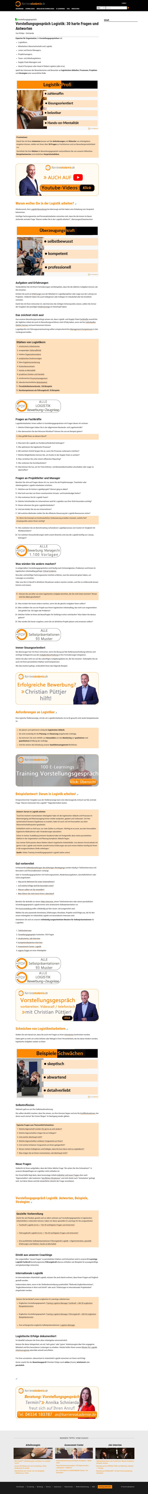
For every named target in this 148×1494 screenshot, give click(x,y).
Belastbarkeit (42, 382)
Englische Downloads (45, 9)
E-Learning (60, 9)
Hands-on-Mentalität (27, 370)
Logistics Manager (67, 1325)
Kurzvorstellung (25, 909)
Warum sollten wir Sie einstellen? (31, 890)
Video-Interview (47, 902)
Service (48, 1486)
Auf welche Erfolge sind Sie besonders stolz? (36, 886)
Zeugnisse (19, 9)
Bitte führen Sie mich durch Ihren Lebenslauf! (36, 894)
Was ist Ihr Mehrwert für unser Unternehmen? (36, 882)
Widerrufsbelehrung (82, 1486)
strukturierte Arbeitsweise (29, 346)
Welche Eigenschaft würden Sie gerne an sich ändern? (40, 1129)
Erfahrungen (37, 294)
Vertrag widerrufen (105, 1487)
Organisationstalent (33, 354)
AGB (93, 1486)
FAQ (68, 9)
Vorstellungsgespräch (27, 19)
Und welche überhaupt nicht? (30, 1137)
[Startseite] (30, 3)
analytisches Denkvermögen (30, 358)
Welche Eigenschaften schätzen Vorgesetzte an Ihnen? (41, 1141)
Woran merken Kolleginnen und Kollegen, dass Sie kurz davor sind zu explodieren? (51, 1149)
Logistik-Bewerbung (39, 209)
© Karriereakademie (127, 1487)
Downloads (30, 9)
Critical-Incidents (49, 571)
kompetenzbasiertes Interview (30, 943)
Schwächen (69, 1035)
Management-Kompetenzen (81, 329)
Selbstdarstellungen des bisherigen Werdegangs (45, 868)
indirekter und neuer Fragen (68, 1175)
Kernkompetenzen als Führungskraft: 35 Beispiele (39, 390)
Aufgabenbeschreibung (49, 655)
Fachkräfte (84, 319)
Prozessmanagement (38, 378)
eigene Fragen (24, 951)
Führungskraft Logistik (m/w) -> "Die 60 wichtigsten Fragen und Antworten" (49, 1233)
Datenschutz (68, 1486)
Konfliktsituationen (87, 1113)
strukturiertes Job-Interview (29, 939)
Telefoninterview (25, 931)
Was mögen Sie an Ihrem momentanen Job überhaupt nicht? (43, 1153)
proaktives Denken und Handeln (31, 374)
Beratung (75, 9)
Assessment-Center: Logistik (29, 947)
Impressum (57, 1486)
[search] (128, 7)
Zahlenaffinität (35, 350)
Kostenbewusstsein (27, 366)
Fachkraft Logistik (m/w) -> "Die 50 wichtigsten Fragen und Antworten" (47, 1225)
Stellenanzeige (44, 307)
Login (123, 3)
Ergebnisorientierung (31, 362)
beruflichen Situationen (51, 1178)
